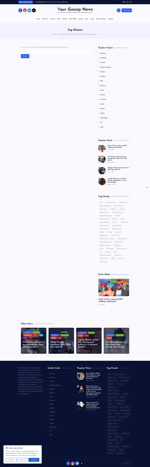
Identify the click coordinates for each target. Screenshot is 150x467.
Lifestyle (103, 99)
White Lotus (104, 258)
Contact (64, 19)
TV (101, 122)
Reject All (22, 459)
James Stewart (105, 225)
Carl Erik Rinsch (119, 205)
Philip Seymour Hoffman (108, 238)
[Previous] (112, 311)
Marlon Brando (117, 229)
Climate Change (105, 67)
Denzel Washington (106, 215)
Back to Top (127, 463)
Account (52, 19)
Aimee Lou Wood (111, 202)
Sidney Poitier (119, 242)
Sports (102, 113)
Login (92, 19)
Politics (102, 108)
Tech (102, 248)
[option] (113, 292)
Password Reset (101, 19)
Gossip (115, 222)
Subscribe (127, 10)
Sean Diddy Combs (106, 242)
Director (118, 215)
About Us (45, 19)
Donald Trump (105, 219)
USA (101, 127)
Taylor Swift (117, 245)
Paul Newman (116, 235)
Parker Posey (104, 235)
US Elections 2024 (106, 255)
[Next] (115, 311)
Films (123, 219)
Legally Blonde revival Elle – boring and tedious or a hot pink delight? (117, 180)
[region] (22, 454)
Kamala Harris (105, 229)
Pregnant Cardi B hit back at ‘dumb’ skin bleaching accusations (78, 34)
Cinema (102, 62)
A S (24, 351)
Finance (102, 85)
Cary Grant (104, 209)
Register (111, 19)
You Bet (121, 258)
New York (119, 232)
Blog (58, 19)
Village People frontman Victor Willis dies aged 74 (60, 344)
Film (101, 81)
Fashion (102, 76)
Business (103, 53)
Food (102, 90)
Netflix (110, 232)
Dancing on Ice (105, 212)
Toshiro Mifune (122, 248)
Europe (102, 71)
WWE (113, 258)
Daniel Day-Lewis (118, 212)
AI (101, 202)
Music (102, 104)
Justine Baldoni (117, 225)
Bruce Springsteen (106, 205)
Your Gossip (104, 262)
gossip (81, 19)
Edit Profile (73, 19)
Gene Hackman (105, 222)
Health (102, 95)
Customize (11, 459)
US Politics (118, 255)
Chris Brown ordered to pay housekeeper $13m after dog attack (117, 158)
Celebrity (103, 58)
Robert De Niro (123, 238)
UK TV (108, 252)
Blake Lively (123, 202)
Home (38, 19)
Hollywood (125, 222)
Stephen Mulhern (105, 245)
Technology (104, 118)
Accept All (34, 459)
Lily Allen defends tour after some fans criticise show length (116, 344)
